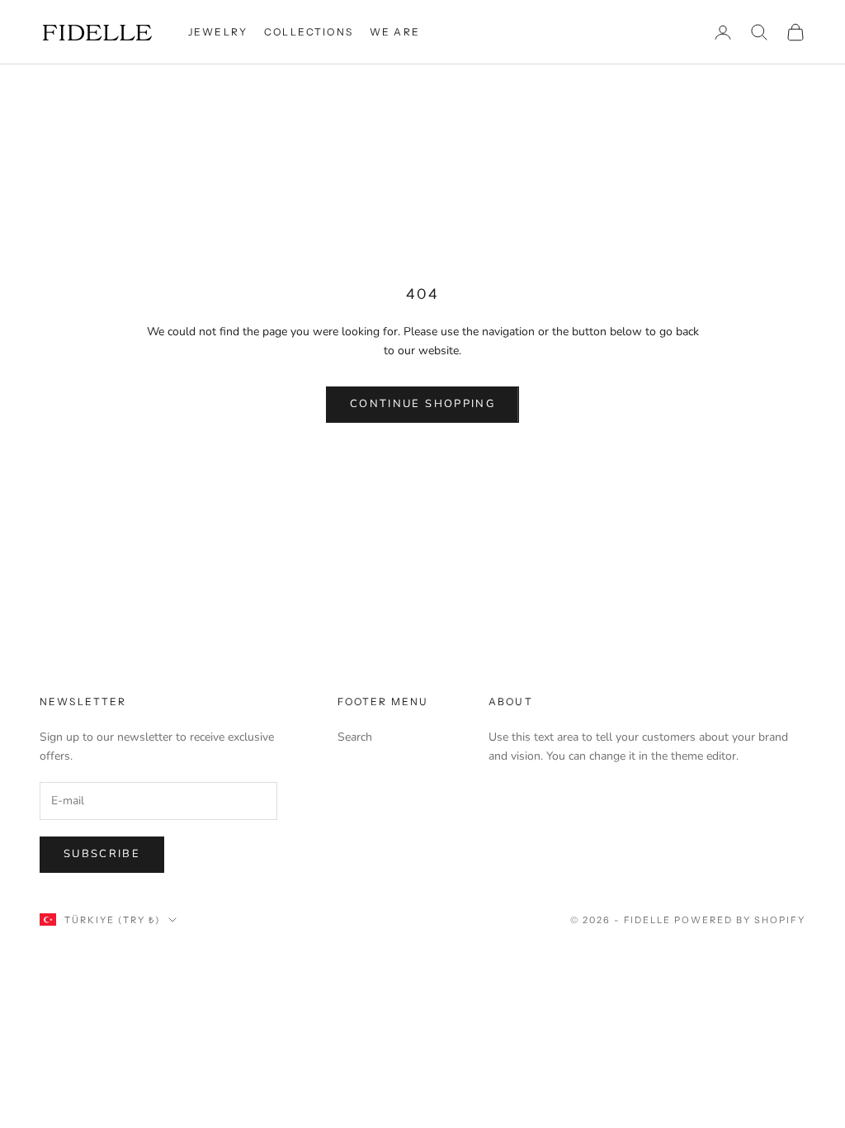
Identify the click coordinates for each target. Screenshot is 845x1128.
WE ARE (395, 32)
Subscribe (102, 853)
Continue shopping (422, 403)
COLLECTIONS (308, 32)
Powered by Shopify (739, 920)
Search (355, 737)
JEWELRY (218, 32)
